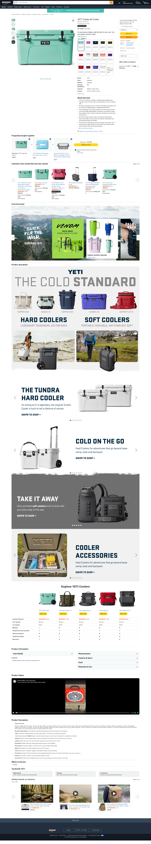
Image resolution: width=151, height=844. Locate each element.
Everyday (66, 7)
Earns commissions (31, 680)
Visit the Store (91, 257)
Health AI (10, 7)
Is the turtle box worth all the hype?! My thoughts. (31, 682)
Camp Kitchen (45, 14)
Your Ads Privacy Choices (95, 835)
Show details (80, 152)
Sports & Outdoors (16, 14)
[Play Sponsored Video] (75, 794)
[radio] (13, 20)
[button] (3, 7)
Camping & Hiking (36, 14)
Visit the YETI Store (82, 21)
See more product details (86, 128)
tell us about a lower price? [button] (30, 660)
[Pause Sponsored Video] (50, 797)
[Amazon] (6, 2)
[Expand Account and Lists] (133, 3)
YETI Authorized (130, 42)
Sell (43, 7)
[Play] (13, 713)
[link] (42, 144)
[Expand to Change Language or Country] (73, 830)
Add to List (124, 56)
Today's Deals (18, 7)
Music (53, 7)
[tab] (70, 420)
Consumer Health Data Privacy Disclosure (77, 835)
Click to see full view (45, 79)
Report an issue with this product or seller (91, 131)
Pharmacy (59, 7)
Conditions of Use (53, 835)
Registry (47, 7)
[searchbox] (63, 2)
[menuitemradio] (135, 712)
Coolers (52, 14)
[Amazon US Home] (52, 831)
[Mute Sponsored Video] (50, 800)
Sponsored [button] (14, 781)
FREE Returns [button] (81, 36)
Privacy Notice (62, 835)
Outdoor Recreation (26, 14)
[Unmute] (138, 713)
